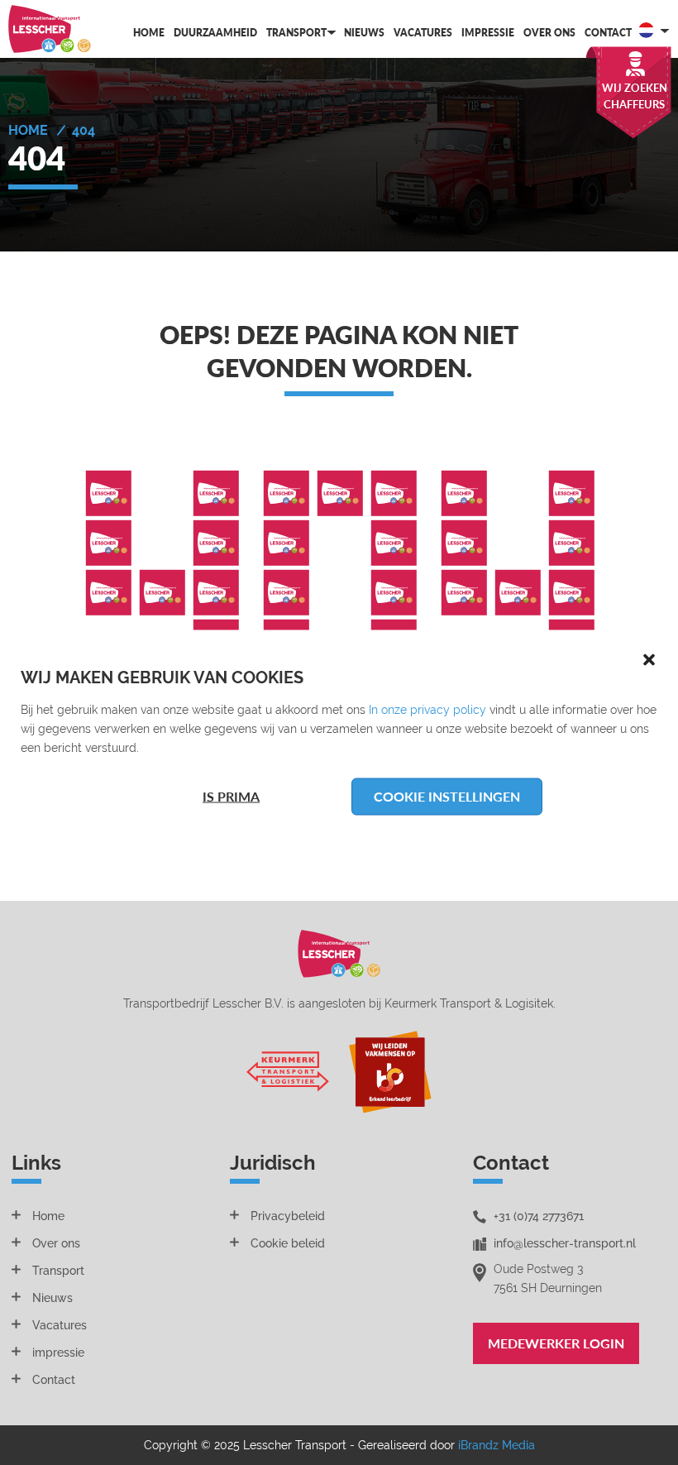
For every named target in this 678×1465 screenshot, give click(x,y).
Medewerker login (556, 1343)
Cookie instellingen (447, 796)
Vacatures (423, 32)
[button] (649, 658)
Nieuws (364, 32)
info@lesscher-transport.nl (565, 1243)
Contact (608, 32)
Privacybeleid (288, 1216)
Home (149, 32)
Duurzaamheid (215, 32)
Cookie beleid (288, 1243)
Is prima (231, 796)
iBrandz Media (496, 1445)
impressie (58, 1352)
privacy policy (448, 709)
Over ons (549, 32)
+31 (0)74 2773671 (539, 1216)
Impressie (487, 32)
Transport (296, 32)
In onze (389, 709)
